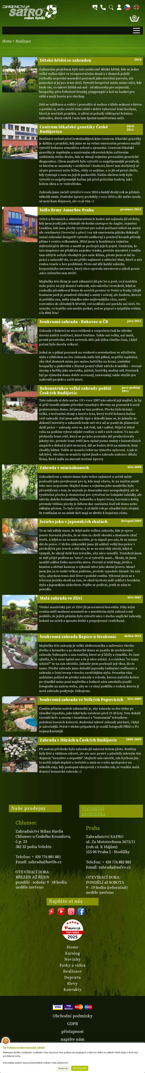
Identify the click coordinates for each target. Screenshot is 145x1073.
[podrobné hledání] (95, 7)
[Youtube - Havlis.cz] (61, 914)
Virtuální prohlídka (94, 811)
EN (136, 7)
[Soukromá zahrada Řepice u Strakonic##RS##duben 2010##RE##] (19, 651)
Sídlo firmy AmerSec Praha (90, 210)
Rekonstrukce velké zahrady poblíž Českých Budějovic (90, 390)
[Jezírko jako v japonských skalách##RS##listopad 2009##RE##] (19, 536)
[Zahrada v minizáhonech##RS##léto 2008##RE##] (19, 482)
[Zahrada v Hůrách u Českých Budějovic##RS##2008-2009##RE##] (19, 754)
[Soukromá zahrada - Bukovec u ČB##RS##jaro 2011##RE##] (19, 336)
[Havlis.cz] (29, 12)
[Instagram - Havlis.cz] (71, 914)
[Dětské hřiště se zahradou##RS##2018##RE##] (19, 74)
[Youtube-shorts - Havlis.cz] (51, 914)
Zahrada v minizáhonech (90, 468)
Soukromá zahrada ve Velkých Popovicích (90, 699)
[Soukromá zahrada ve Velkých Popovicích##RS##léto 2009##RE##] (19, 714)
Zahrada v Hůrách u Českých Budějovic (90, 740)
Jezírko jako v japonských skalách (90, 521)
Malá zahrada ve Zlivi (90, 598)
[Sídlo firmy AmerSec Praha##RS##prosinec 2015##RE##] (19, 224)
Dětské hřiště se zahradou (90, 60)
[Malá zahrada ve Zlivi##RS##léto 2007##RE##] (19, 612)
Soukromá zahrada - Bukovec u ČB (90, 322)
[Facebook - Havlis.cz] (81, 914)
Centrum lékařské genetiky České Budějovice (87, 129)
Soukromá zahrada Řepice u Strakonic (90, 637)
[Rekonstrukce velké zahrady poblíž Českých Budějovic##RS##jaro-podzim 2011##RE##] (19, 402)
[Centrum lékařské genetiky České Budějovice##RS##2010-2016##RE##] (19, 141)
